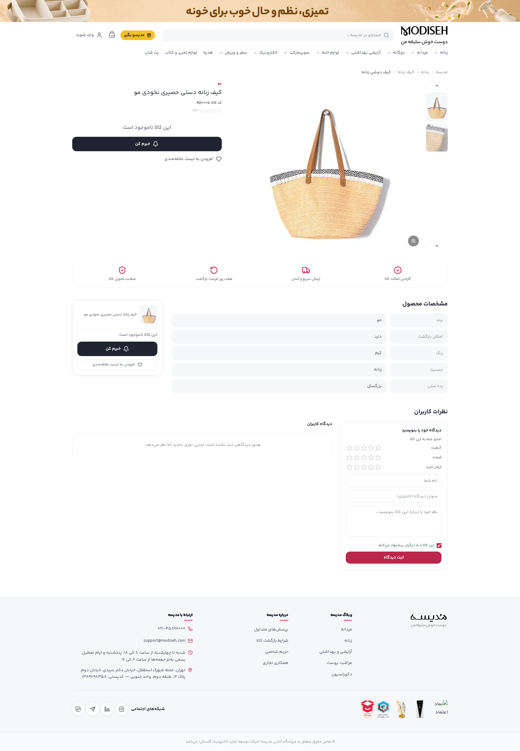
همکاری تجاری (275, 663)
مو (220, 83)
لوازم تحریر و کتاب (181, 52)
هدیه (208, 52)
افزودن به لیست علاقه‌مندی (188, 159)
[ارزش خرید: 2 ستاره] (371, 467)
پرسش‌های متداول (271, 630)
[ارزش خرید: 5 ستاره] (349, 467)
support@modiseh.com (164, 640)
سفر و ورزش (236, 52)
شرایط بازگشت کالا (272, 641)
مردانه (422, 52)
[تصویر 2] (437, 138)
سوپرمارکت (299, 52)
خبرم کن (142, 144)
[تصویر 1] (437, 106)
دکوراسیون (341, 674)
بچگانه (399, 52)
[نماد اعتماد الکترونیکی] (439, 709)
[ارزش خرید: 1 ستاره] (378, 467)
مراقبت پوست (339, 663)
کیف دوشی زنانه (376, 72)
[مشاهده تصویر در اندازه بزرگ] (328, 165)
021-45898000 (171, 628)
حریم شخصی (276, 652)
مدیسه (441, 72)
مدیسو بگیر (134, 35)
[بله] (78, 709)
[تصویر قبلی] (437, 85)
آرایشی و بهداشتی (335, 652)
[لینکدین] (107, 709)
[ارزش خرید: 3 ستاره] (363, 467)
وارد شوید (85, 35)
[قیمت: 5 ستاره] (349, 457)
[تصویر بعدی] (437, 246)
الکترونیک (268, 52)
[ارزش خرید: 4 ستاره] (356, 467)
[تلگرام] (93, 709)
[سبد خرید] (112, 34)
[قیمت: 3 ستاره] (363, 457)
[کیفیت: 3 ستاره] (363, 448)
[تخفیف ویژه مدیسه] (260, 11)
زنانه (444, 52)
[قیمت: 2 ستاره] (371, 457)
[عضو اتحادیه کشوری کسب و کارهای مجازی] (383, 709)
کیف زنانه (406, 72)
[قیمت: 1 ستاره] (378, 457)
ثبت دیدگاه (394, 557)
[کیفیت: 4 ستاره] (356, 448)
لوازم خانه (330, 52)
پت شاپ (151, 52)
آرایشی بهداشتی (366, 52)
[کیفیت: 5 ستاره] (349, 448)
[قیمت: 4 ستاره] (356, 457)
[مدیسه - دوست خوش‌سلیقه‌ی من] (424, 35)
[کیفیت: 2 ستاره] (371, 448)
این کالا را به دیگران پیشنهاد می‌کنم (406, 545)
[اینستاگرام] (122, 709)
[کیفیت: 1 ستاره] (378, 448)
